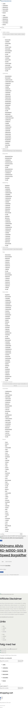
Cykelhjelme (8, 160)
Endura (6, 467)
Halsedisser (7, 209)
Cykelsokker (8, 203)
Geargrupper (8, 314)
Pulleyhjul (7, 329)
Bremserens (8, 254)
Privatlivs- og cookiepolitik (6, 658)
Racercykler (7, 52)
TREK (6, 458)
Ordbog (4, 628)
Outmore (7, 407)
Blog (3, 626)
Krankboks (7, 325)
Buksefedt (7, 258)
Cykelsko (7, 201)
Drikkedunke (8, 96)
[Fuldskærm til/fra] (1, 705)
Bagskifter (7, 294)
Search (20, 661)
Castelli (7, 475)
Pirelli (6, 482)
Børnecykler (7, 39)
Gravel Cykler (8, 47)
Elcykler (7, 45)
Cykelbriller (7, 189)
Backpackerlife (8, 406)
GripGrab (7, 460)
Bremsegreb (8, 296)
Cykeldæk (7, 298)
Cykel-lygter (8, 398)
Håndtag (7, 322)
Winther (7, 484)
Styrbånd (7, 107)
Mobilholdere (8, 101)
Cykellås (7, 87)
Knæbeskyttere (8, 161)
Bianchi (6, 444)
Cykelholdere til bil (9, 81)
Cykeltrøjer (7, 205)
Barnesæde (7, 78)
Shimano (7, 455)
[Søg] (21, 27)
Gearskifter (7, 318)
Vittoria (6, 462)
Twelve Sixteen (8, 395)
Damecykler (8, 43)
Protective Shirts (9, 163)
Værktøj (7, 269)
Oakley (6, 451)
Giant (6, 449)
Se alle (6, 54)
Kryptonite (7, 473)
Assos (6, 442)
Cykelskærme (8, 305)
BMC (6, 445)
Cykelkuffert (8, 83)
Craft (6, 476)
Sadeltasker (7, 105)
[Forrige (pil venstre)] (0, 707)
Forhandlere (5, 11)
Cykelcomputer (8, 79)
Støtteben (7, 334)
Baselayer (7, 185)
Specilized (7, 456)
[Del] (3, 705)
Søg (1, 27)
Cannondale (8, 447)
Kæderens (7, 264)
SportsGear (7, 411)
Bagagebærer (8, 76)
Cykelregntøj (8, 198)
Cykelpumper (8, 90)
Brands (4, 12)
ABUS (6, 464)
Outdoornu (7, 402)
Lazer (6, 465)
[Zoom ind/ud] (0, 705)
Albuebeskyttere (9, 156)
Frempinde (7, 313)
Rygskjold (7, 165)
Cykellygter (7, 88)
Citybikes (7, 41)
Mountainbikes (8, 50)
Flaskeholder (8, 98)
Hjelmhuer (7, 210)
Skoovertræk (8, 212)
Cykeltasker (7, 92)
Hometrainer (8, 99)
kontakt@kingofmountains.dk (6, 617)
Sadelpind (7, 331)
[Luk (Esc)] (4, 705)
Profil (4, 629)
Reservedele (5, 9)
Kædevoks (7, 265)
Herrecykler (7, 49)
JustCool (7, 409)
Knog (6, 478)
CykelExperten (8, 391)
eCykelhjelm (8, 400)
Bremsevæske (8, 256)
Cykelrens (7, 260)
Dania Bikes (7, 396)
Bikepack (7, 393)
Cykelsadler (7, 303)
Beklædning (5, 7)
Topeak (7, 469)
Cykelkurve (7, 85)
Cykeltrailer (7, 94)
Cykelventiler (8, 309)
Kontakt (4, 631)
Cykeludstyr (5, 5)
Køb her (1, 572)
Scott (6, 453)
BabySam (7, 404)
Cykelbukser (8, 191)
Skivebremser (8, 333)
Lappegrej (7, 267)
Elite (6, 471)
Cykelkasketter (8, 196)
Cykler (4, 3)
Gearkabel (7, 316)
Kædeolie (7, 262)
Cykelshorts (7, 200)
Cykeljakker (7, 194)
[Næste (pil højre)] (1, 707)
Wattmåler (7, 108)
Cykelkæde (7, 300)
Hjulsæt (7, 320)
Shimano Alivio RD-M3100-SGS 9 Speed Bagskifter (13, 550)
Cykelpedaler (8, 302)
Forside (1, 536)
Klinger (6, 323)
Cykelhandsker (8, 192)
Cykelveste (7, 207)
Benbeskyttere (8, 158)
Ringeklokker (8, 103)
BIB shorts (7, 187)
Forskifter (7, 311)
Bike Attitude (8, 480)
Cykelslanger (8, 307)
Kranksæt (7, 327)
